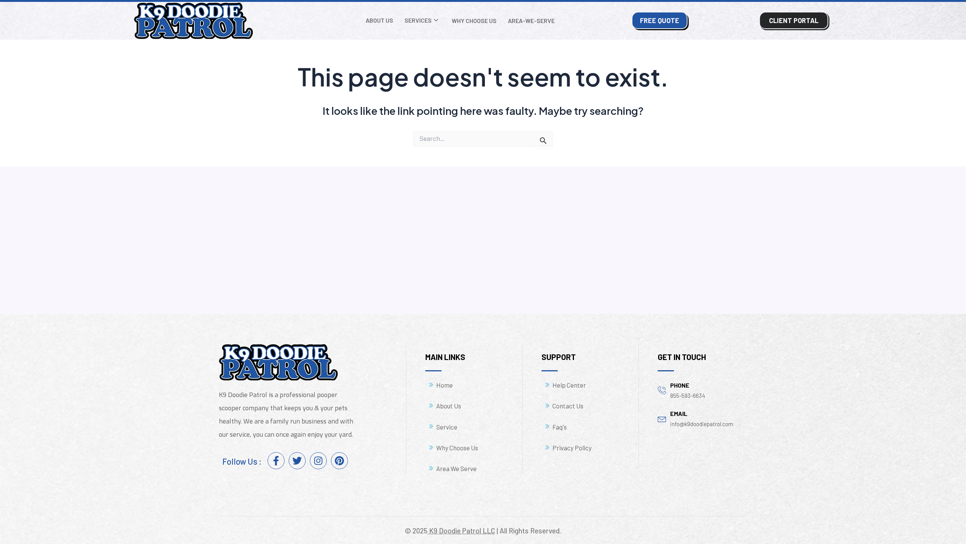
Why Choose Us (474, 20)
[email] (662, 418)
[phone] (662, 390)
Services (418, 20)
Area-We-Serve (531, 20)
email (679, 413)
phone (679, 385)
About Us (379, 20)
